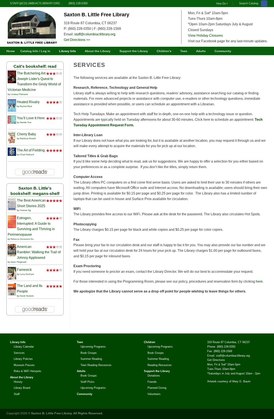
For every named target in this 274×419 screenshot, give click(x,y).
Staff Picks (87, 381)
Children (149, 342)
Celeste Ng (25, 210)
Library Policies (23, 358)
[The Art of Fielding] (12, 151)
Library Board (22, 387)
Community (222, 51)
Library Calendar (24, 346)
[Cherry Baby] (12, 137)
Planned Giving (156, 387)
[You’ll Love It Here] (12, 119)
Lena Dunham (27, 274)
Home (10, 51)
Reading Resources (159, 365)
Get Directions (216, 360)
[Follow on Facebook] (264, 3)
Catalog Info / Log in (35, 51)
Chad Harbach (27, 154)
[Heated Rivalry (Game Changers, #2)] (12, 105)
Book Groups (88, 352)
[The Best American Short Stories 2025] (12, 204)
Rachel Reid (26, 106)
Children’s (164, 51)
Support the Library (133, 51)
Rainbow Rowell (28, 138)
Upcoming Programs (93, 346)
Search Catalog (248, 3)
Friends (152, 381)
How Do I (222, 3)
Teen (183, 51)
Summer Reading (91, 358)
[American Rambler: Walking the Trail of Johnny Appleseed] (12, 250)
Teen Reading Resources (96, 365)
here (259, 281)
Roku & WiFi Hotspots (27, 371)
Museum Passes (24, 365)
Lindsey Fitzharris (19, 94)
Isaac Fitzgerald (18, 262)
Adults (201, 51)
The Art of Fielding (31, 150)
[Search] (266, 51)
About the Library (97, 51)
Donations (153, 375)
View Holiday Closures (205, 35)
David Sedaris (27, 296)
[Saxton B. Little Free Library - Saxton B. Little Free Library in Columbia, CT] (31, 26)
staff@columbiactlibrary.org (94, 34)
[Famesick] (12, 273)
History (18, 381)
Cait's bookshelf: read (35, 66)
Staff (17, 394)
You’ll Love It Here (31, 118)
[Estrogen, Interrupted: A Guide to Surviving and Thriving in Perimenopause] (12, 221)
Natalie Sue (25, 122)
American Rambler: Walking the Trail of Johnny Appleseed (39, 252)
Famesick (24, 269)
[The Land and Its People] (12, 289)
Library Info (67, 51)
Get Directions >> (77, 40)
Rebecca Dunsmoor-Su (22, 239)
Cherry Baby (26, 134)
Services (19, 352)
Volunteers (154, 394)
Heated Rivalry (28, 102)
